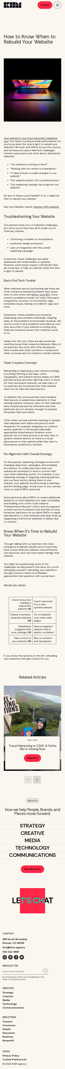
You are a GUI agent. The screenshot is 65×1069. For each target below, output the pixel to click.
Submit (45, 970)
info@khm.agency (14, 947)
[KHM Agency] (12, 5)
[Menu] (57, 5)
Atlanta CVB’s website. (46, 206)
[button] (28, 779)
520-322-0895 (11, 951)
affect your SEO (41, 294)
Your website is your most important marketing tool (30, 140)
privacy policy (20, 979)
